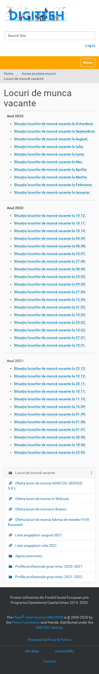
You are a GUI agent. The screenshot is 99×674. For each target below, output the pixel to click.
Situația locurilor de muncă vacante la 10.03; (50, 315)
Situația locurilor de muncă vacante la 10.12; (50, 215)
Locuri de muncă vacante (34, 473)
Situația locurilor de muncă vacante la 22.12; (50, 368)
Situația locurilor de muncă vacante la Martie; (50, 177)
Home (8, 73)
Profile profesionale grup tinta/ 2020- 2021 (48, 566)
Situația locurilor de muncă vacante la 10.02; (50, 330)
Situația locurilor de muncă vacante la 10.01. (50, 345)
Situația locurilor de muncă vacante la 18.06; (50, 445)
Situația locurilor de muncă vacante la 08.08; (50, 246)
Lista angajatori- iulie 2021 (35, 545)
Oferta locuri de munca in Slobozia (41, 499)
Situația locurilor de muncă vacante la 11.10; (50, 399)
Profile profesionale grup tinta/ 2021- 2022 (48, 577)
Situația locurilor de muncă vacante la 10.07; (50, 254)
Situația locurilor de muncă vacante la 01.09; (50, 414)
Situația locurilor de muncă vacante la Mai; (48, 162)
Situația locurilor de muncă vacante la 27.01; (50, 338)
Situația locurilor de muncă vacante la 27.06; (50, 261)
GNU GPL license (49, 627)
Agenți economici (28, 556)
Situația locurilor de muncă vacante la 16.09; (50, 407)
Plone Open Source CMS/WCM (38, 617)
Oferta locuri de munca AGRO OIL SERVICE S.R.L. (45, 485)
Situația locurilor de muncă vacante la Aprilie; (50, 169)
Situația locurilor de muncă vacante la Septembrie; (54, 131)
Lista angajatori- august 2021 (38, 535)
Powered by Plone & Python (49, 640)
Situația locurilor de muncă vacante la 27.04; (50, 292)
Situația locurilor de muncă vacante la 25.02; (50, 322)
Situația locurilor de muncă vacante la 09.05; (50, 284)
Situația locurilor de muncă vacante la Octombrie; (53, 124)
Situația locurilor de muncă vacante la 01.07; (50, 429)
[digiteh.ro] (37, 15)
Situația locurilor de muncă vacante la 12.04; (50, 299)
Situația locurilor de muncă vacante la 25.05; (50, 277)
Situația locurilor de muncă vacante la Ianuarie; (52, 192)
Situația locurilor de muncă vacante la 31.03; (50, 307)
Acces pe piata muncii (39, 73)
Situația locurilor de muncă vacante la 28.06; (50, 437)
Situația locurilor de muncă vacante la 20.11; (50, 384)
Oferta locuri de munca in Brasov (40, 509)
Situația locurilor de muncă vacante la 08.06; (50, 269)
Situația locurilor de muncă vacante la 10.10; (50, 231)
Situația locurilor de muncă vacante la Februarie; (53, 185)
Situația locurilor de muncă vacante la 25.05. (50, 452)
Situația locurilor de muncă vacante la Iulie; (49, 147)
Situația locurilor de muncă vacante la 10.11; (50, 223)
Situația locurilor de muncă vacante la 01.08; (50, 422)
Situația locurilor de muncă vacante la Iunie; (49, 154)
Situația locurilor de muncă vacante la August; (51, 139)
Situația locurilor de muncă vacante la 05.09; (50, 238)
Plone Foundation (26, 622)
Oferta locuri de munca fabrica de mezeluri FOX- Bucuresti (49, 522)
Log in (90, 46)
